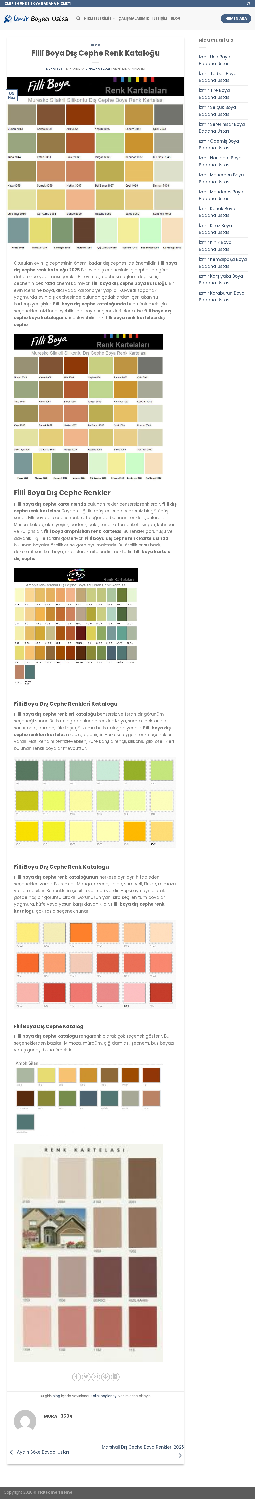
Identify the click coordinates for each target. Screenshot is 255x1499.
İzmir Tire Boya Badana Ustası (214, 93)
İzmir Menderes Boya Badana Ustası (221, 195)
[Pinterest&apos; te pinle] (105, 1377)
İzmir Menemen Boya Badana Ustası (221, 178)
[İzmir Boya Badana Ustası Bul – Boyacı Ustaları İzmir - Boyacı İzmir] (36, 18)
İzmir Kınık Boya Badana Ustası (215, 245)
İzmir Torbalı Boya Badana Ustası (218, 77)
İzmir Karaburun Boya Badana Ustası (222, 296)
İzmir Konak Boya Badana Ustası (217, 212)
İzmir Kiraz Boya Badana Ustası (215, 229)
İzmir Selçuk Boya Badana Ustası (217, 110)
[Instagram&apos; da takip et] (248, 3)
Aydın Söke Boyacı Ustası (43, 1452)
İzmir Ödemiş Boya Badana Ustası (219, 144)
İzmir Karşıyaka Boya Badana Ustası (221, 279)
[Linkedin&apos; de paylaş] (115, 1377)
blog (95, 45)
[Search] (78, 19)
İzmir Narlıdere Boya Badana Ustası (220, 161)
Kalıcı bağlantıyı (104, 1396)
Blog (176, 18)
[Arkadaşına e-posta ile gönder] (95, 1377)
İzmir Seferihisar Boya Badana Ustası (222, 127)
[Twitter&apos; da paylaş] (86, 1377)
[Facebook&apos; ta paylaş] (76, 1377)
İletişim (159, 18)
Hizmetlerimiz (98, 18)
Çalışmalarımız (133, 18)
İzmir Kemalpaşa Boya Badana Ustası (223, 262)
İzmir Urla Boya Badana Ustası (214, 60)
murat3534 (55, 69)
